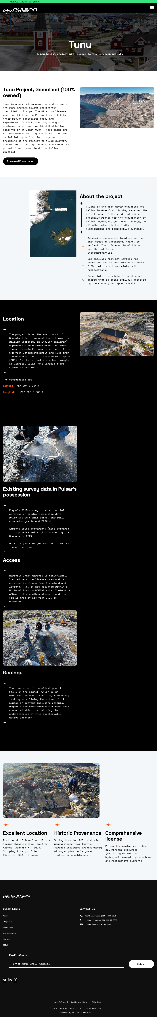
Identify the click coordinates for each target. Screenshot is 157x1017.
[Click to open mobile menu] (152, 7)
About (5, 915)
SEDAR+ (6, 945)
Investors (8, 927)
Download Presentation (20, 161)
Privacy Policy (57, 1002)
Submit (141, 964)
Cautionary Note (79, 1002)
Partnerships (9, 933)
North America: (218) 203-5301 (100, 915)
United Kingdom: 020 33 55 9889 (101, 920)
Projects (7, 921)
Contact (7, 939)
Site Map (96, 1002)
